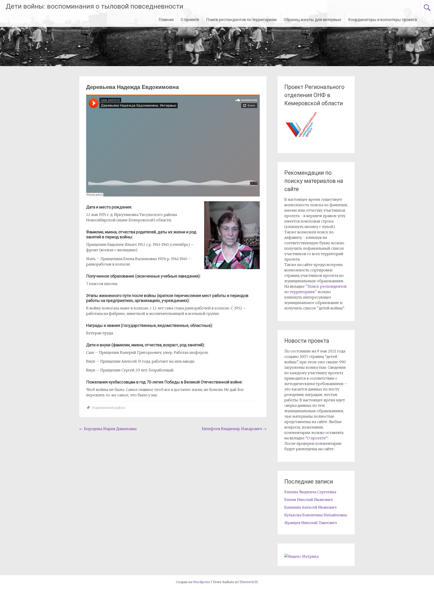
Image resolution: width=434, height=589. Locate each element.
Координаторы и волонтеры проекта (382, 19)
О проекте (190, 19)
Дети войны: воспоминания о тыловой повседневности (94, 6)
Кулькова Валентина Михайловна (315, 515)
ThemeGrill (248, 582)
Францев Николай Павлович (310, 522)
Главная (166, 19)
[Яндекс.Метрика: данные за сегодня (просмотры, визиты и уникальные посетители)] (301, 556)
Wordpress (201, 582)
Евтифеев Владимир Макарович (234, 428)
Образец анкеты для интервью (312, 19)
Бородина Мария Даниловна (108, 428)
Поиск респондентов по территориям (241, 19)
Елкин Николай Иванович (308, 499)
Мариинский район (108, 408)
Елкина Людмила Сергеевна (310, 492)
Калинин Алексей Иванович (310, 507)
